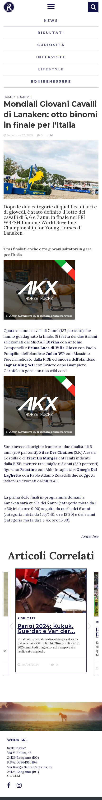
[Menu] (51, 7)
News (51, 20)
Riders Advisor (9, 7)
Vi (51, 135)
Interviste (51, 57)
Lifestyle (51, 69)
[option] (51, 620)
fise (95, 536)
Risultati (51, 33)
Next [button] (90, 626)
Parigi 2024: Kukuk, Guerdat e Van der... (46, 628)
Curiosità (51, 45)
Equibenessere (51, 81)
